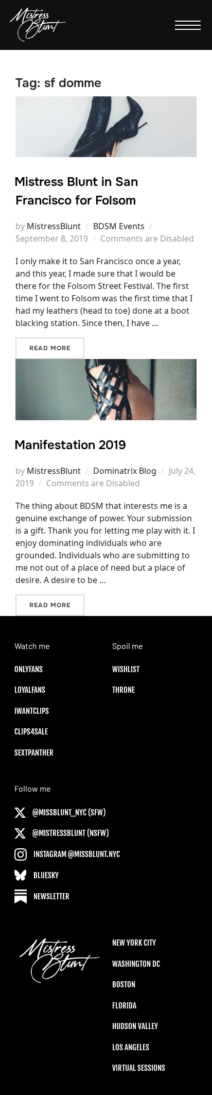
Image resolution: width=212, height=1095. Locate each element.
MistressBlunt (54, 226)
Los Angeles (130, 1047)
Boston (123, 984)
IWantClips (31, 711)
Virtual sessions (138, 1068)
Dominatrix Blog (124, 470)
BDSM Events (119, 226)
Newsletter (50, 896)
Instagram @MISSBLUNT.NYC (76, 854)
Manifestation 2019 (70, 445)
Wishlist (125, 669)
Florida (124, 1006)
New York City (134, 943)
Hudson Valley (135, 1026)
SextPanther (34, 753)
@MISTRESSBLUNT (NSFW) (70, 833)
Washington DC (136, 964)
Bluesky (45, 875)
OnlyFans (28, 669)
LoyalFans (29, 690)
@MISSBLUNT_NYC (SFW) (68, 812)
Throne (123, 690)
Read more (56, 348)
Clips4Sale (31, 732)
